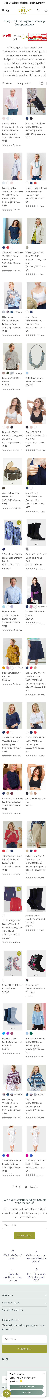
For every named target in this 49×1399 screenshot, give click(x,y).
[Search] (9, 10)
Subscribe (24, 1235)
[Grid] (41, 83)
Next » (33, 1186)
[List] (45, 83)
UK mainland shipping (18, 3)
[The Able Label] (24, 10)
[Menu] (3, 10)
